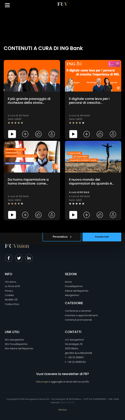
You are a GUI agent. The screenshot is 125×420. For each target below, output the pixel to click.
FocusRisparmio (74, 286)
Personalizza (60, 236)
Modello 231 (11, 299)
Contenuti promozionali (78, 319)
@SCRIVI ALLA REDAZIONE (78, 353)
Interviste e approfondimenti (81, 315)
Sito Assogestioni (14, 339)
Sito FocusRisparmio (16, 344)
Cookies (9, 295)
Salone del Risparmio (76, 290)
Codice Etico (12, 304)
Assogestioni (72, 295)
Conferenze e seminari (78, 310)
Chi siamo (10, 281)
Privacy (9, 290)
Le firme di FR (12, 286)
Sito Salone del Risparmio (19, 348)
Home (68, 281)
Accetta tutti (102, 236)
